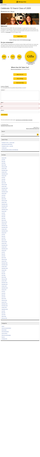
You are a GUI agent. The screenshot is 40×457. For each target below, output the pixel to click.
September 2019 (5, 287)
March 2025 (4, 182)
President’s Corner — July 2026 (7, 146)
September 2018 (5, 309)
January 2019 (4, 302)
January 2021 (4, 261)
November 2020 (5, 264)
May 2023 (3, 216)
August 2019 (4, 289)
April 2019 (3, 296)
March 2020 (4, 277)
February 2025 (4, 184)
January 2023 (4, 223)
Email (2, 106)
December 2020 (4, 262)
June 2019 (3, 293)
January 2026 (4, 168)
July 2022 (3, 234)
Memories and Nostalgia (6, 335)
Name (2, 102)
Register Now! (20, 36)
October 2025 (4, 172)
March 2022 (4, 239)
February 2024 (4, 200)
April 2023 (3, 218)
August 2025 (4, 175)
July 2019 (3, 291)
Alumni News (3, 4)
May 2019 (3, 295)
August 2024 (4, 193)
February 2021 (4, 259)
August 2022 (4, 232)
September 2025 (5, 173)
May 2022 (3, 236)
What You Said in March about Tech (32, 128)
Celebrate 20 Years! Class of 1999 (7, 125)
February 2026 (4, 166)
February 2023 (4, 222)
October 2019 (4, 286)
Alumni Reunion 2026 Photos (7, 144)
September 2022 (5, 230)
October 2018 (4, 307)
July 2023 (3, 213)
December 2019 (4, 282)
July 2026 (3, 159)
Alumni (3, 326)
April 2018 (3, 314)
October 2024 (4, 189)
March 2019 (4, 298)
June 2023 (3, 214)
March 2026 (4, 164)
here (29, 39)
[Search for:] (19, 134)
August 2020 (4, 270)
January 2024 (4, 202)
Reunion (13, 11)
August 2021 (4, 250)
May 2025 (3, 181)
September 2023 (5, 209)
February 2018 (4, 318)
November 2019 (5, 284)
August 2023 (4, 211)
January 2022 (4, 243)
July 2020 (3, 271)
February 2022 (4, 241)
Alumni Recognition (5, 331)
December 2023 (4, 204)
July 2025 (3, 177)
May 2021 (3, 254)
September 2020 (5, 268)
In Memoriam (4, 147)
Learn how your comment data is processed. (24, 119)
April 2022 (3, 238)
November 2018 (5, 305)
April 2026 (3, 163)
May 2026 (3, 161)
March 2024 (4, 198)
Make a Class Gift (20, 74)
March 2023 (4, 220)
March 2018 (4, 316)
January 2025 (4, 186)
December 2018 (4, 303)
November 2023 (5, 205)
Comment (3, 89)
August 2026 (4, 157)
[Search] (37, 134)
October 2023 (4, 207)
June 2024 (3, 195)
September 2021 (5, 248)
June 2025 (3, 179)
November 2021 (5, 245)
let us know (8, 32)
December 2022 (4, 225)
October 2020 (4, 266)
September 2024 (5, 191)
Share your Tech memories (16, 69)
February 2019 (4, 300)
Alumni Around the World (6, 328)
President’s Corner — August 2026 (8, 142)
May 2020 (3, 273)
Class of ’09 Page (20, 78)
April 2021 (3, 255)
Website (2, 110)
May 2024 (3, 197)
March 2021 (4, 257)
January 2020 (4, 280)
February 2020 (4, 278)
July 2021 (3, 252)
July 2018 (3, 311)
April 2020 (3, 275)
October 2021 (4, 246)
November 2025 (5, 170)
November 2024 (5, 188)
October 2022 (4, 229)
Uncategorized (4, 338)
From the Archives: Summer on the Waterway (10, 149)
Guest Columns (4, 333)
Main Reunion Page (20, 82)
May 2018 (3, 312)
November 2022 (5, 227)
